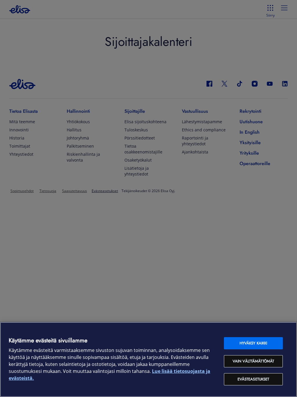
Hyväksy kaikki (253, 343)
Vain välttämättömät (253, 361)
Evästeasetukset (253, 379)
